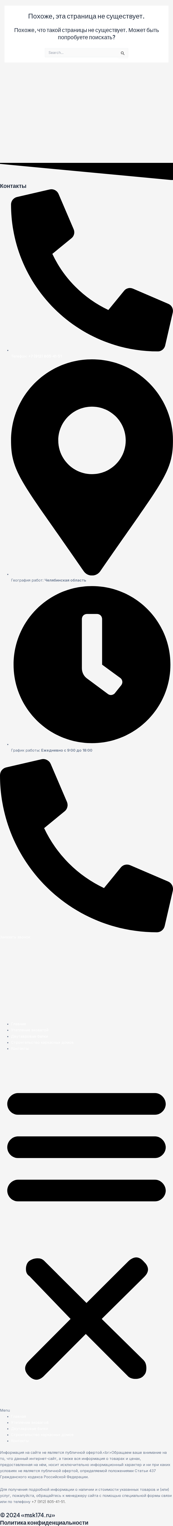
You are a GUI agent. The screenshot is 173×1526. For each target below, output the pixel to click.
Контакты (20, 1048)
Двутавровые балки (29, 1036)
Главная (18, 1024)
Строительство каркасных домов (42, 1042)
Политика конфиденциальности (44, 1522)
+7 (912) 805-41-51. (49, 1501)
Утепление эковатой (29, 1030)
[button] (86, 1235)
